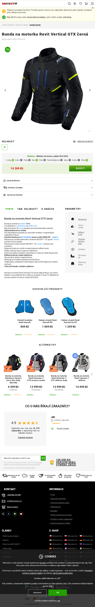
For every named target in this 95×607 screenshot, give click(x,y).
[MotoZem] (9, 3)
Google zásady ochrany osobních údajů (23, 463)
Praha (26, 160)
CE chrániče (26, 237)
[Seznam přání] (80, 3)
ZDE (50, 586)
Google (43, 563)
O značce (47, 209)
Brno (33, 160)
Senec (66, 160)
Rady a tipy (7, 548)
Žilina (83, 160)
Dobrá (17, 160)
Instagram (15, 513)
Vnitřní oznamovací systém (61, 515)
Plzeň (41, 160)
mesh (21, 228)
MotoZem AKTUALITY (11, 544)
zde (58, 601)
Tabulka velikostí (85, 141)
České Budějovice (53, 160)
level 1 (40, 244)
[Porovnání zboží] (75, 3)
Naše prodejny (12, 507)
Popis (9, 209)
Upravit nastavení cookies (60, 523)
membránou (21, 226)
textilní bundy (35, 25)
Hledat (69, 3)
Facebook (9, 513)
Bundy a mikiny (22, 25)
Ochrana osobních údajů (59, 503)
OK (57, 592)
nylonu (23, 224)
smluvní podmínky (33, 464)
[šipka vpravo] (90, 374)
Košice (74, 160)
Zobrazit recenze (25, 438)
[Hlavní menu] (92, 3)
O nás (52, 495)
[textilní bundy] (47, 89)
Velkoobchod (55, 507)
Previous (5, 90)
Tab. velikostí (27, 209)
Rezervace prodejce (11, 536)
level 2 (55, 237)
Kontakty (53, 511)
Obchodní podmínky (58, 499)
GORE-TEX (33, 226)
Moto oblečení (8, 25)
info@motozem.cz (14, 501)
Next (90, 90)
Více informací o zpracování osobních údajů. (20, 468)
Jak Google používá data (63, 573)
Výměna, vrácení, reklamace (61, 519)
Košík (86, 3)
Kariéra (6, 540)
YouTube (21, 513)
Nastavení (37, 592)
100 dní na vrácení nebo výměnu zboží (66, 462)
